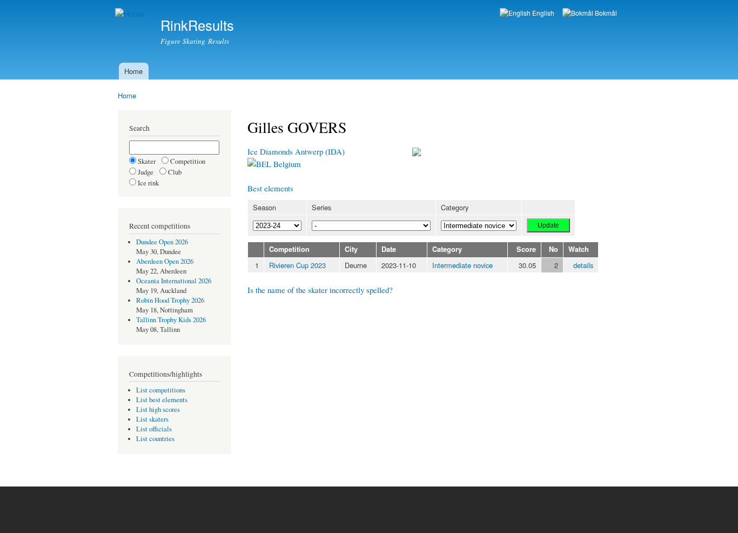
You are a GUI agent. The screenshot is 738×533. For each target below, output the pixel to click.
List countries (155, 438)
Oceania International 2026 (173, 280)
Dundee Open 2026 (162, 241)
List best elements (161, 399)
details (583, 265)
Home (133, 71)
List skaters (152, 419)
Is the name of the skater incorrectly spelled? (320, 289)
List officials (154, 429)
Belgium (286, 163)
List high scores (158, 409)
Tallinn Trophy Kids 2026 (171, 319)
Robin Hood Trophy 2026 (170, 300)
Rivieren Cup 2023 (297, 265)
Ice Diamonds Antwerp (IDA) (296, 151)
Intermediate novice (462, 265)
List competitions (160, 390)
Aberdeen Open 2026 (164, 261)
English (542, 12)
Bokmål (605, 12)
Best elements (270, 188)
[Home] (131, 14)
